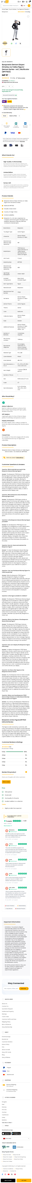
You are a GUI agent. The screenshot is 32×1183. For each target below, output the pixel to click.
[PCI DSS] (5, 1147)
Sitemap (4, 1014)
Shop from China (18, 1159)
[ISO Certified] (17, 1147)
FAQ (3, 1047)
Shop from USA (7, 1154)
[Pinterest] (15, 1174)
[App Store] (6, 1134)
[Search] (29, 5)
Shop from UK (16, 1154)
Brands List (5, 1039)
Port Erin (4, 1109)
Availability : (5, 80)
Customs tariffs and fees (9, 1019)
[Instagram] (6, 1174)
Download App (6, 1036)
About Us (4, 1003)
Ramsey (4, 1107)
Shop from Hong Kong (20, 1157)
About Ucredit (6, 1049)
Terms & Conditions (8, 1168)
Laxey (3, 1117)
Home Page (5, 9)
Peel (3, 1104)
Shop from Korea (7, 1159)
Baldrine (4, 1120)
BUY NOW (24, 1180)
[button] (20, 2)
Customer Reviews (7, 1042)
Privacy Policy (19, 1168)
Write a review (6, 782)
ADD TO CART (8, 1180)
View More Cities (6, 1122)
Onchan (4, 1112)
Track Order (5, 1016)
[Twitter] (12, 1174)
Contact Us (5, 1006)
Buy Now (22, 141)
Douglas (4, 1102)
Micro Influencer (6, 1024)
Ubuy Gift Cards (6, 1052)
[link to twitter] (20, 44)
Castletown (5, 1115)
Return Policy (5, 1044)
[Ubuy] (6, 1)
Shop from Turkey (7, 1161)
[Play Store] (16, 1134)
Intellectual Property (8, 1011)
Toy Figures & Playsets (23, 9)
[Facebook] (3, 1174)
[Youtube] (9, 1174)
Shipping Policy (6, 1022)
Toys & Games (12, 9)
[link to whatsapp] (11, 44)
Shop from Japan (7, 1157)
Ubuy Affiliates (6, 1057)
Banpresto (5, 12)
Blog (3, 1055)
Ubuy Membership (7, 1027)
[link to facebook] (16, 44)
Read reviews (7, 825)
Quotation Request (7, 1009)
